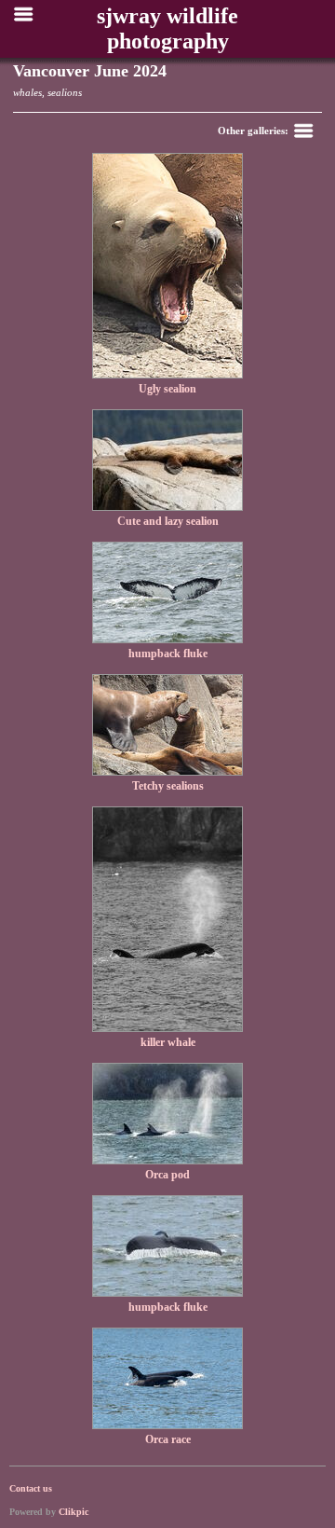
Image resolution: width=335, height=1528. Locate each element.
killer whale (168, 1042)
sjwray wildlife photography (167, 28)
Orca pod (167, 1174)
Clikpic (73, 1512)
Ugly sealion (167, 388)
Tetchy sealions (168, 785)
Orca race (168, 1439)
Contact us (30, 1488)
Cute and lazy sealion (168, 521)
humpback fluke (168, 653)
